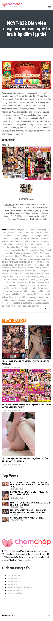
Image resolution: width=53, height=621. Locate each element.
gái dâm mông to (8, 262)
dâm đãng (25, 250)
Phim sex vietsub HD (17, 297)
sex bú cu (44, 297)
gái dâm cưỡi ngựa (31, 259)
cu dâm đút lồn (15, 250)
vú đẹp (23, 306)
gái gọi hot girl (33, 262)
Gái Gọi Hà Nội (13, 578)
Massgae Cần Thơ (15, 590)
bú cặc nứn (12, 232)
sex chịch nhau (8, 300)
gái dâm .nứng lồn (16, 259)
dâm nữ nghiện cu (37, 250)
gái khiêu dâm (11, 265)
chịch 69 (19, 235)
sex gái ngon (27, 300)
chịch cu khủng (43, 235)
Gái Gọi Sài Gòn (13, 575)
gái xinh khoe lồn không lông (33, 271)
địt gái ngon (44, 253)
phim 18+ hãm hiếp (32, 288)
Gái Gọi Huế (12, 584)
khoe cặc (26, 279)
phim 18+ (5, 288)
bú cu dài (21, 232)
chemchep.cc (28, 560)
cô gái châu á (25, 247)
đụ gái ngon (6, 256)
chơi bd (39, 244)
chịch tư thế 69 (29, 244)
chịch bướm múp (29, 235)
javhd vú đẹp (31, 276)
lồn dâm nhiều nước (36, 282)
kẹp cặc (40, 276)
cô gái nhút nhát (37, 247)
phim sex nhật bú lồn (14, 294)
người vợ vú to (26, 285)
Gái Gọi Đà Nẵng (14, 581)
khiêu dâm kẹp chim (14, 279)
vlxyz (13, 306)
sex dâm (18, 300)
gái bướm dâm (33, 256)
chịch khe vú (45, 241)
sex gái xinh (37, 300)
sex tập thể (27, 303)
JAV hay (9, 276)
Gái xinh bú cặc (33, 268)
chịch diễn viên (32, 238)
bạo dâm (24, 229)
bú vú (28, 232)
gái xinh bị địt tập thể (18, 268)
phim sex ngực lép (31, 291)
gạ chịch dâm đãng (19, 256)
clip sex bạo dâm (12, 247)
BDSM (31, 229)
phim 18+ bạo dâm (17, 288)
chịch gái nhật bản (32, 241)
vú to (29, 306)
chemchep (11, 235)
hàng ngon (17, 273)
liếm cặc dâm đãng (20, 282)
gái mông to (32, 265)
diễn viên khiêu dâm (31, 253)
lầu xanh (9, 282)
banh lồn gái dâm (13, 229)
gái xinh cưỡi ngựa (14, 271)
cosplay (5, 250)
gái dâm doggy (44, 259)
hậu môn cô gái (29, 273)
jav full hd (39, 273)
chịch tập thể (18, 244)
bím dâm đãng (40, 229)
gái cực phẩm (45, 256)
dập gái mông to (16, 253)
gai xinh (41, 265)
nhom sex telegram (40, 285)
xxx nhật (35, 306)
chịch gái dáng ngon (16, 241)
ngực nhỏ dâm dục (12, 285)
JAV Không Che (19, 276)
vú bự (18, 306)
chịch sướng (7, 244)
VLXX (8, 306)
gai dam (5, 259)
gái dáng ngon (21, 262)
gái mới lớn (22, 265)
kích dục (34, 279)
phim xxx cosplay (32, 297)
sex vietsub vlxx (39, 303)
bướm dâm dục (37, 232)
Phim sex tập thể (29, 294)
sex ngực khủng (16, 303)
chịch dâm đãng (8, 238)
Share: (48, 309)
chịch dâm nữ (20, 238)
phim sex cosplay (16, 291)
